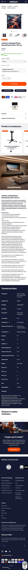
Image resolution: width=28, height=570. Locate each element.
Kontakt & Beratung (19, 480)
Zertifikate (17, 488)
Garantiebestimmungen (6, 490)
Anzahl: (3, 75)
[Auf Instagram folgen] (2, 551)
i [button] (7, 343)
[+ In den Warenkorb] (20, 142)
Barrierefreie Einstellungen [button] (18, 493)
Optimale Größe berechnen (20, 90)
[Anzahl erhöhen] (9, 78)
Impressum (3, 518)
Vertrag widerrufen (5, 488)
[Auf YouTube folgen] (6, 551)
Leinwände (9, 6)
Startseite (3, 6)
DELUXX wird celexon (6, 508)
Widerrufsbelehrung (5, 485)
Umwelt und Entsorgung (6, 492)
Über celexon (4, 505)
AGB (2, 515)
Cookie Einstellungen (20, 490)
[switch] (25, 568)
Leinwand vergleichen (7, 90)
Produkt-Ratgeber (19, 485)
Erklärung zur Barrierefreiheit (18, 497)
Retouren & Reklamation (6, 483)
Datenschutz (4, 513)
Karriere (3, 510)
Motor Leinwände (11, 8)
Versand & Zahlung (5, 480)
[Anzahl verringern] (3, 78)
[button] (4, 35)
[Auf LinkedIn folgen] (10, 551)
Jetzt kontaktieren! (14, 449)
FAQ (16, 483)
